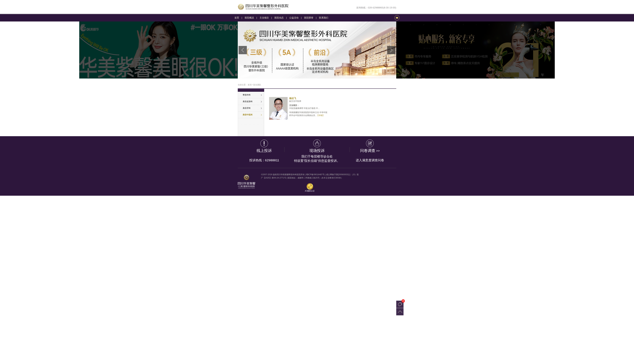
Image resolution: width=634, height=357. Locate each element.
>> (370, 155)
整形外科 (247, 95)
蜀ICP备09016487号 (315, 174)
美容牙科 (247, 108)
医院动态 (279, 17)
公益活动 (294, 17)
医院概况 (249, 17)
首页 (236, 17)
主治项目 (264, 17)
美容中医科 (248, 115)
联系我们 (323, 17)
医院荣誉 (308, 17)
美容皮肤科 (248, 101)
